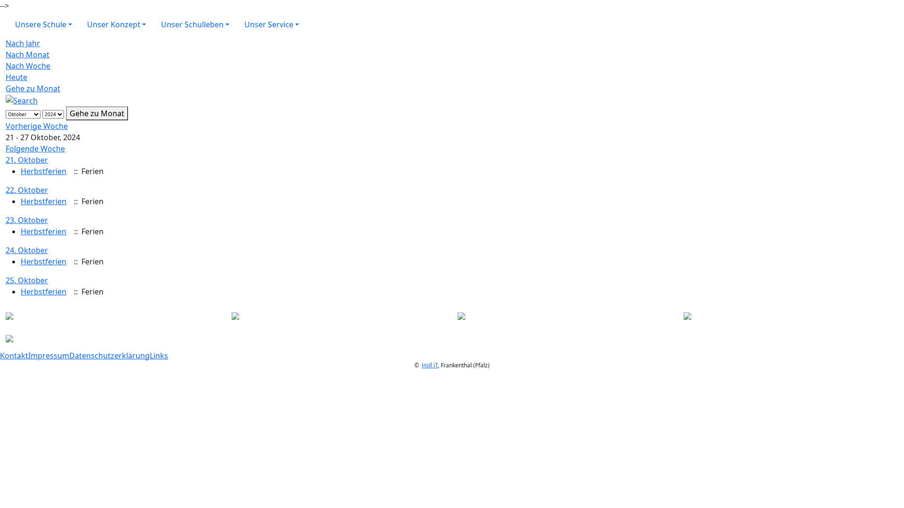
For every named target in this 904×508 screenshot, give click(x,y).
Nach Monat (27, 54)
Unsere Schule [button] (40, 24)
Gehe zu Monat (33, 88)
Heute (16, 77)
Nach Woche (28, 66)
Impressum (48, 355)
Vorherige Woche (37, 126)
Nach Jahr (23, 43)
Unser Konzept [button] (113, 24)
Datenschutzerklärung (109, 355)
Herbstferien (43, 171)
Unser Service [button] (268, 24)
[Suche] (22, 100)
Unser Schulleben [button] (192, 24)
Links (159, 355)
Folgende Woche (35, 148)
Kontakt (14, 355)
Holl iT (430, 365)
